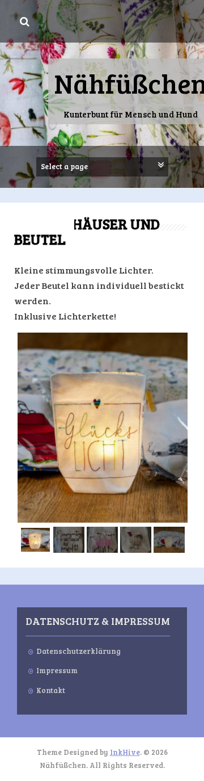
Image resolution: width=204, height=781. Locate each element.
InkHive (125, 752)
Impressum (57, 670)
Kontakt (50, 690)
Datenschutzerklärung (78, 651)
